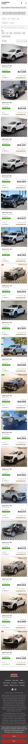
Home (21, 680)
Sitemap (22, 685)
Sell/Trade (6, 683)
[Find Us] (21, 3)
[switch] (26, 3)
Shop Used (15, 680)
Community (21, 683)
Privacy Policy (14, 685)
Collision (14, 683)
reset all (12, 23)
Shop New (8, 680)
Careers (5, 685)
